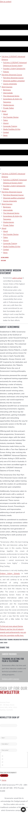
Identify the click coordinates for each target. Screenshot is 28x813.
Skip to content (5, 1)
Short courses (9, 762)
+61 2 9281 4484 (6, 713)
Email (4, 741)
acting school (17, 278)
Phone (4, 747)
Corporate (8, 765)
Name (1, 722)
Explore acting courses (10, 679)
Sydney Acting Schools (10, 573)
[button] (4, 257)
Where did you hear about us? (11, 769)
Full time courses (10, 756)
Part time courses (11, 759)
